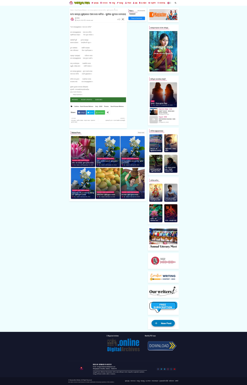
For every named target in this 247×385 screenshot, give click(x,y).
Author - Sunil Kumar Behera (83, 106)
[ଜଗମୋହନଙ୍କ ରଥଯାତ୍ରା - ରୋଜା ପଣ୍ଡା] (154, 119)
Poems (106, 106)
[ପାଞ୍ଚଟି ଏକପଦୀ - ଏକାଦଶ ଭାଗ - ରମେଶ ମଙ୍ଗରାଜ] (154, 111)
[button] (175, 3)
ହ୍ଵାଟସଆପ (101, 112)
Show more (141, 132)
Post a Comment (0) (136, 18)
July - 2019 (98, 106)
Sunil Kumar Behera (80, 10)
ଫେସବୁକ (82, 112)
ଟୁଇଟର (91, 112)
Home (72, 10)
